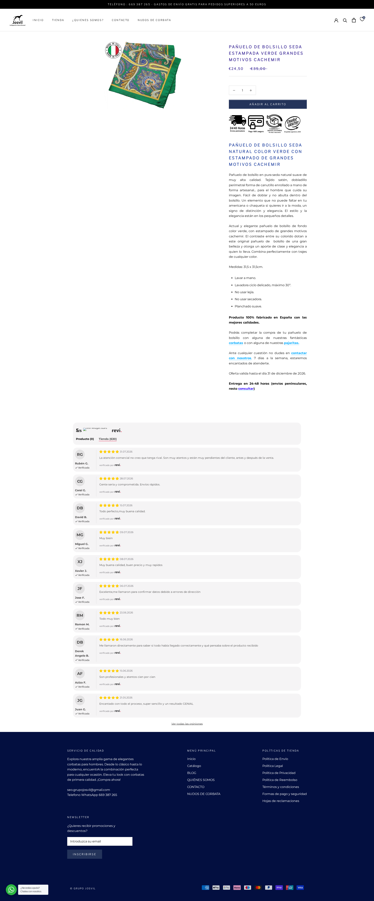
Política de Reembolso (279, 780)
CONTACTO (121, 20)
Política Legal (272, 766)
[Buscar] (345, 20)
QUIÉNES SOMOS (201, 780)
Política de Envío (275, 759)
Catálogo (194, 766)
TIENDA (58, 20)
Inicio (191, 759)
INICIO (38, 20)
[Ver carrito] (354, 20)
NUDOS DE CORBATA (154, 20)
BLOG (191, 773)
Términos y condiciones (280, 787)
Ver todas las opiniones (187, 724)
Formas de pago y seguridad (284, 794)
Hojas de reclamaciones (280, 801)
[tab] (85, 439)
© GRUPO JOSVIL (83, 888)
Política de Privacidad (278, 773)
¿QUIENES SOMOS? (88, 20)
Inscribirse (84, 854)
